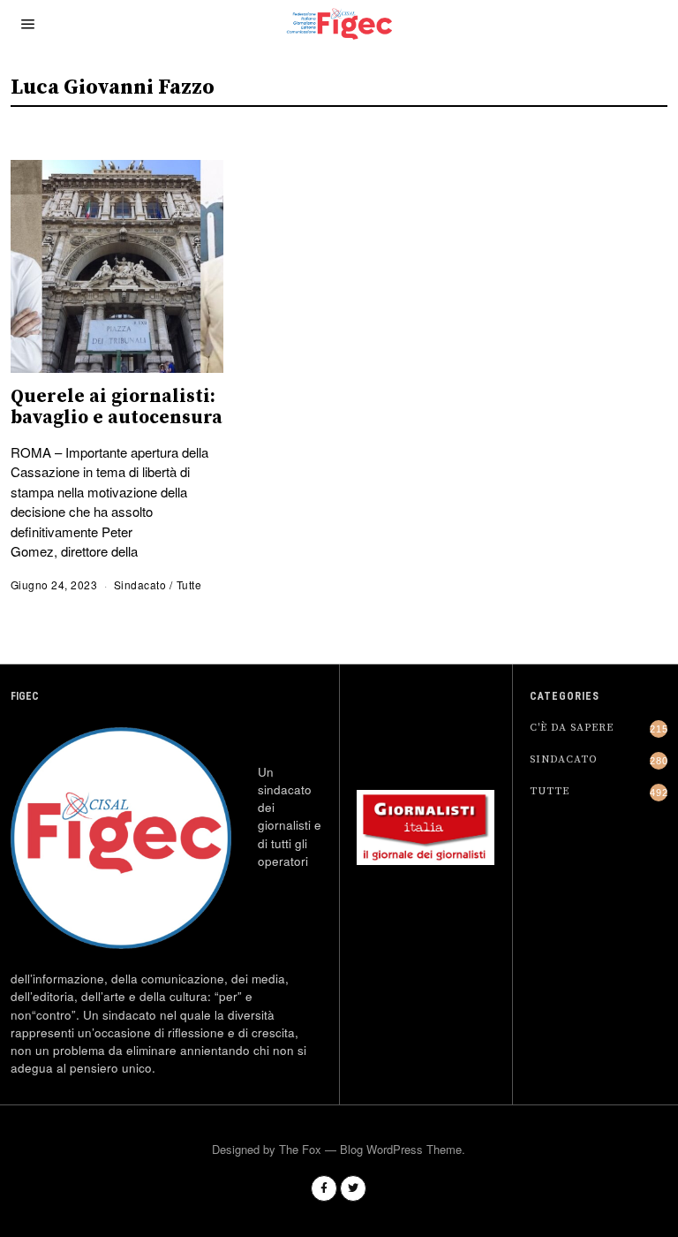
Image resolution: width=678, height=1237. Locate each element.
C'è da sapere (572, 727)
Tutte (189, 584)
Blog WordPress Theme (401, 1149)
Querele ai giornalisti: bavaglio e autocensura (116, 407)
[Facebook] (324, 1188)
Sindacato (140, 584)
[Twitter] (353, 1188)
